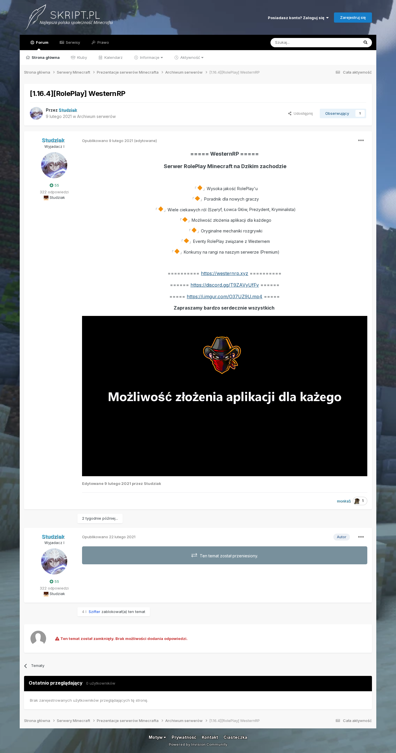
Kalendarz (113, 57)
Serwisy (72, 42)
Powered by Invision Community (198, 744)
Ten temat (342, 42)
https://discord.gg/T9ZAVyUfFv (224, 285)
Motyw (156, 737)
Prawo (102, 42)
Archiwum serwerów (96, 116)
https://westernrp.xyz (224, 273)
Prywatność (184, 737)
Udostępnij (302, 113)
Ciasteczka (235, 737)
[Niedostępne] (224, 395)
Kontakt (210, 737)
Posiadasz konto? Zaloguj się (297, 17)
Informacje (150, 57)
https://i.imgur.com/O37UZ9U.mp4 (224, 296)
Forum (41, 42)
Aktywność (190, 57)
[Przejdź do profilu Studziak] (36, 113)
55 (56, 185)
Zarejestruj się (353, 17)
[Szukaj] (365, 42)
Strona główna (45, 57)
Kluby (81, 57)
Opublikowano (107, 140)
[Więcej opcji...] (361, 140)
